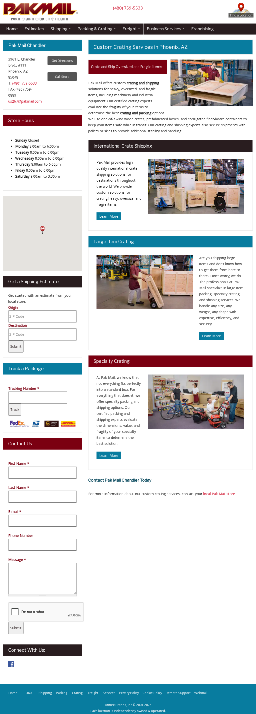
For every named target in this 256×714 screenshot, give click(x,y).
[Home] (41, 20)
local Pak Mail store (219, 493)
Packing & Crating (95, 29)
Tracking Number (23, 388)
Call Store (62, 76)
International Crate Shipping (123, 146)
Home (12, 29)
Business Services (164, 29)
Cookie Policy (152, 693)
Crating (77, 693)
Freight (130, 29)
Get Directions (62, 60)
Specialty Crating (112, 361)
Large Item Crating (114, 241)
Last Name (18, 487)
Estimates (34, 29)
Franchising (202, 29)
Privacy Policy (129, 693)
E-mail (14, 511)
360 (29, 693)
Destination (17, 325)
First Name (18, 463)
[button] (42, 230)
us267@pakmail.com (25, 101)
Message (17, 559)
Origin (13, 307)
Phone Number (20, 535)
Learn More (108, 216)
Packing (61, 693)
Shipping (59, 29)
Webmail (200, 693)
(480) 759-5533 (128, 8)
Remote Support (178, 693)
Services (109, 693)
